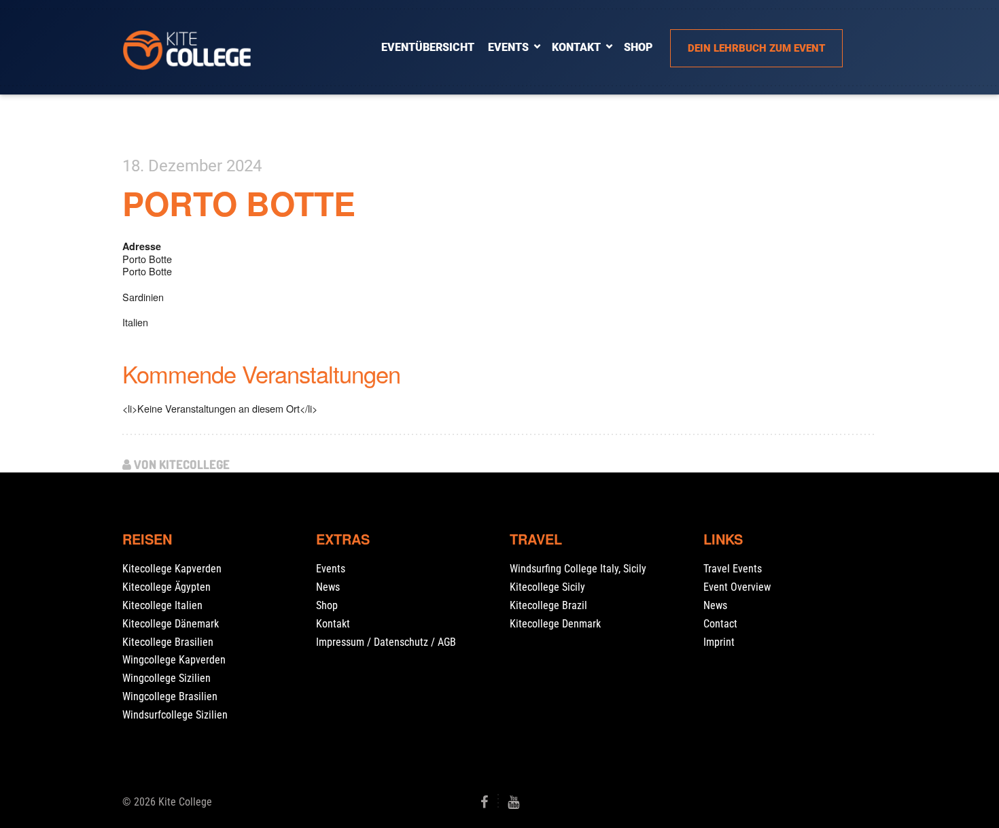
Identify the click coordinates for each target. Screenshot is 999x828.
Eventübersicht (427, 47)
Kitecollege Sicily (547, 587)
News (328, 587)
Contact (720, 623)
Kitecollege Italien (162, 605)
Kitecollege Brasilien (167, 642)
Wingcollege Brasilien (169, 696)
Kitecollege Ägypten (166, 587)
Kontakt (576, 47)
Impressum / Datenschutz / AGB (386, 642)
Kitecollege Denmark (555, 623)
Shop (327, 605)
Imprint (719, 642)
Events (508, 47)
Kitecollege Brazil (548, 605)
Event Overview (737, 587)
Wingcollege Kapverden (174, 659)
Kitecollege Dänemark (170, 623)
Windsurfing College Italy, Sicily (578, 568)
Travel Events (732, 568)
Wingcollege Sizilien (166, 678)
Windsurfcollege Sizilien (175, 714)
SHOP (638, 47)
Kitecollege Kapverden (172, 568)
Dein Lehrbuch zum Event (756, 48)
